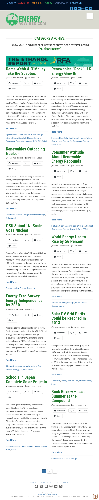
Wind (44, 141)
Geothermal (74, 138)
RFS (40, 141)
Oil (70, 141)
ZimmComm (76, 3)
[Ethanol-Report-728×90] (49, 61)
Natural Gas (36, 366)
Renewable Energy (81, 141)
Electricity (63, 138)
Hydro (82, 138)
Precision (37, 3)
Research (73, 229)
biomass (54, 138)
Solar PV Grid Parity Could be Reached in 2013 (68, 318)
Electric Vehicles (78, 226)
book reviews (57, 458)
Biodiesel (51, 482)
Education (10, 446)
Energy (48, 3)
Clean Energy (37, 134)
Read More (11, 128)
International (80, 302)
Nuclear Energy (33, 138)
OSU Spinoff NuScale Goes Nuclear (24, 228)
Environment (27, 446)
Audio (20, 134)
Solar (53, 144)
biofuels (27, 134)
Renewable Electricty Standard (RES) (21, 141)
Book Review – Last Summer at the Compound (68, 396)
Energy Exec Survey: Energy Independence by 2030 (24, 300)
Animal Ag (24, 3)
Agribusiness (11, 134)
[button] (89, 16)
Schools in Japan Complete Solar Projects (26, 379)
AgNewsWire (61, 3)
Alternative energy (59, 302)
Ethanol (9, 138)
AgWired (11, 3)
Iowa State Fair (19, 138)
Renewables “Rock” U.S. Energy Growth (71, 71)
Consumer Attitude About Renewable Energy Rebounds (67, 157)
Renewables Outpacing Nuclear (25, 151)
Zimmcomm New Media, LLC (49, 494)
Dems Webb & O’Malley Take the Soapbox (25, 71)
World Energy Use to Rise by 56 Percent (68, 239)
